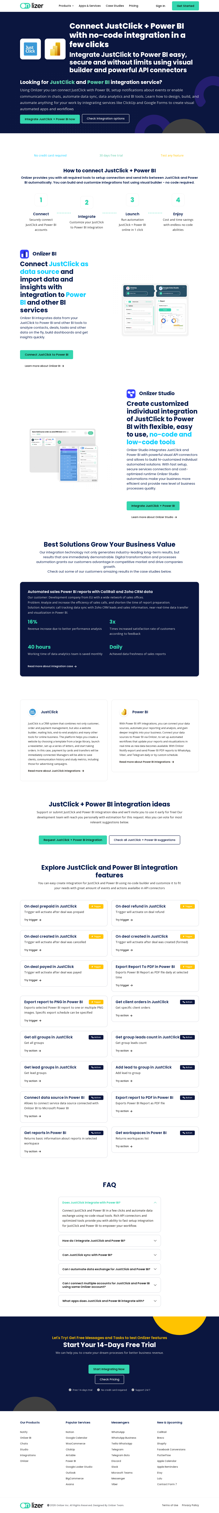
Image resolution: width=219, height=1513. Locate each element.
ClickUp (70, 1449)
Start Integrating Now (109, 1369)
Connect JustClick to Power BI (46, 355)
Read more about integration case (51, 666)
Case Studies (115, 6)
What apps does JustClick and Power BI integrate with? (103, 1301)
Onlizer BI (25, 1437)
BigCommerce (75, 1478)
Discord (116, 1461)
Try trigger (31, 920)
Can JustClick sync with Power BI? (87, 1255)
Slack (114, 1466)
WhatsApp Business (123, 1437)
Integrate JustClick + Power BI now (50, 119)
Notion (70, 1432)
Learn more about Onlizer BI (43, 366)
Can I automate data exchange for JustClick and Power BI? (106, 1269)
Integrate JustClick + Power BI (153, 506)
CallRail (162, 1432)
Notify (24, 1432)
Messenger (118, 1478)
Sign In (160, 6)
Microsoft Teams (122, 1472)
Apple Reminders (167, 1466)
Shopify (161, 1443)
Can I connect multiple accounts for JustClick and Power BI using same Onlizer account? (106, 1285)
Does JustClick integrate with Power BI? (91, 1203)
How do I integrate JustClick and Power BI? (93, 1241)
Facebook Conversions (171, 1449)
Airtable (71, 1455)
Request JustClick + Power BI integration (73, 840)
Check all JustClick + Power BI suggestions (144, 840)
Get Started (185, 6)
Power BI (71, 1461)
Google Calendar (76, 1437)
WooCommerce (75, 1443)
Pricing (133, 6)
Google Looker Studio (79, 1466)
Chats (24, 1443)
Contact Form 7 (167, 1484)
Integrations (28, 1455)
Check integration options (106, 118)
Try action (122, 1015)
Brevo (160, 1437)
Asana (70, 1484)
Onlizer (24, 1461)
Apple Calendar (167, 1461)
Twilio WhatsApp (121, 1443)
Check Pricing (109, 1379)
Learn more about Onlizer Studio (152, 517)
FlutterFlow (164, 1455)
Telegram (117, 1449)
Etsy (159, 1472)
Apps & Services (90, 6)
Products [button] (65, 6)
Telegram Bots (120, 1455)
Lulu (159, 1478)
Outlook (71, 1472)
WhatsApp (118, 1432)
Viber (114, 1484)
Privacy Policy (190, 1505)
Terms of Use (170, 1505)
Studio (24, 1449)
